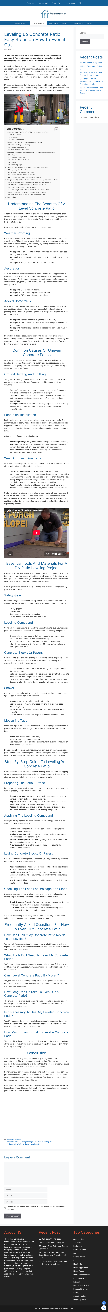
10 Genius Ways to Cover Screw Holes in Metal (23, 1144)
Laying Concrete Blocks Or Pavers (23, 175)
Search (83, 33)
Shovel (13, 162)
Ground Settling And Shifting (20, 145)
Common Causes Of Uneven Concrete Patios (24, 142)
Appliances (77, 23)
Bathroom (77, 1246)
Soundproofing (79, 1296)
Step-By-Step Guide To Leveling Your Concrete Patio (27, 167)
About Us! (30, 3)
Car (74, 1253)
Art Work (77, 1242)
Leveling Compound (18, 157)
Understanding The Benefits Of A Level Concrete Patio (28, 132)
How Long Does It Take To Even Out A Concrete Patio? (30, 190)
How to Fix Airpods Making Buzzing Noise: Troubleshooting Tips (29, 1142)
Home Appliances (80, 1268)
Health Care (78, 1264)
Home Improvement (38, 23)
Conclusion (11, 197)
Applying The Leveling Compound (22, 172)
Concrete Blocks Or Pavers (20, 160)
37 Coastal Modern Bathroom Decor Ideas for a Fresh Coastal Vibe (91, 81)
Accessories (78, 1239)
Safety (89, 23)
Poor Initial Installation (18, 147)
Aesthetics (14, 137)
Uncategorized (79, 1300)
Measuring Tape (16, 165)
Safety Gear (15, 155)
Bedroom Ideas (79, 1250)
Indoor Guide (53, 23)
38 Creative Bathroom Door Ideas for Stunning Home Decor (91, 90)
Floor (75, 1260)
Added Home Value (17, 139)
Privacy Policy (57, 3)
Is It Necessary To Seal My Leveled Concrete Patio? (29, 192)
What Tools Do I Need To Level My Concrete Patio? (28, 185)
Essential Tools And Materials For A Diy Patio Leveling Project (31, 152)
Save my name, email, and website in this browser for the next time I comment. (36, 1208)
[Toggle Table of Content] (55, 129)
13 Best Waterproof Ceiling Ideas (52, 1242)
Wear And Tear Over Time (20, 150)
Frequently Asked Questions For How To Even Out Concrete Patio (32, 180)
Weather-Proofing (16, 135)
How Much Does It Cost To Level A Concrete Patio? (28, 194)
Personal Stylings (80, 1289)
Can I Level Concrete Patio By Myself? (24, 187)
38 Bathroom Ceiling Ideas (91, 63)
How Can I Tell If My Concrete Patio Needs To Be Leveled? (31, 182)
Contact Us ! (43, 3)
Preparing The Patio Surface (20, 170)
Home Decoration (19, 23)
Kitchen (64, 23)
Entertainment (79, 1257)
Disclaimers (70, 3)
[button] (80, 3)
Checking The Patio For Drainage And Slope (26, 177)
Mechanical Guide (81, 1285)
